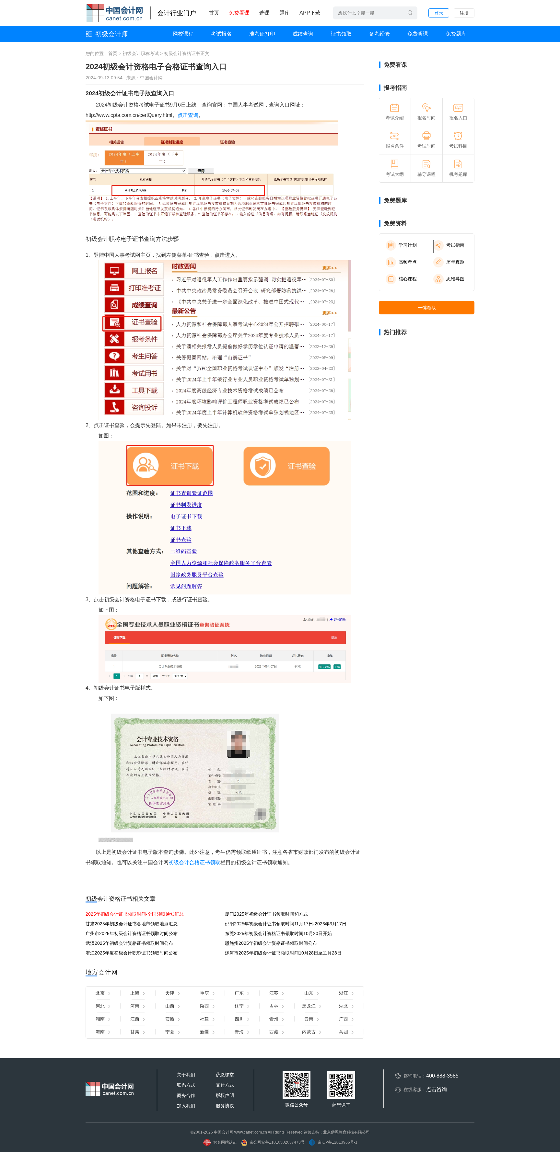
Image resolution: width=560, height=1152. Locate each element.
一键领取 (427, 307)
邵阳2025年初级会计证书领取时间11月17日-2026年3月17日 (285, 923)
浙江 (343, 993)
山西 (169, 1006)
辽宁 (239, 1006)
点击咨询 (436, 1089)
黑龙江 (309, 1006)
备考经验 (379, 34)
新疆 (204, 1031)
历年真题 (455, 262)
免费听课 (417, 34)
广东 (239, 993)
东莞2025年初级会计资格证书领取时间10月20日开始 (278, 933)
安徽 (169, 1019)
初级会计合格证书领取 (194, 862)
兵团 (343, 1031)
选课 (264, 13)
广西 (343, 1019)
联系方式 (186, 1085)
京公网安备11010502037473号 (277, 1142)
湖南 (100, 1019)
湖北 (343, 1006)
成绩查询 (303, 34)
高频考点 (408, 262)
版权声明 (225, 1095)
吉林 (273, 1006)
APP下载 (310, 13)
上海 (134, 993)
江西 (134, 1019)
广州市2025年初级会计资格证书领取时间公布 (132, 933)
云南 (308, 1019)
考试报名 (221, 34)
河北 (100, 1006)
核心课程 (408, 278)
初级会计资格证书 (182, 53)
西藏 (273, 1031)
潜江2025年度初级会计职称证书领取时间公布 (132, 952)
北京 (100, 993)
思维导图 (455, 278)
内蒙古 (309, 1031)
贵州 (273, 1019)
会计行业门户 (176, 13)
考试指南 (455, 245)
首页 (214, 13)
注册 (464, 13)
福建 (204, 1019)
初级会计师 (111, 34)
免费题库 (456, 34)
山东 (308, 993)
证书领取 (341, 34)
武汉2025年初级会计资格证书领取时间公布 (129, 943)
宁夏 (169, 1031)
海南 (100, 1031)
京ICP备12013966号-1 (337, 1142)
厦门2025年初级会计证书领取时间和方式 (266, 914)
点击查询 (188, 115)
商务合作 (186, 1095)
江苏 (273, 993)
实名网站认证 (225, 1142)
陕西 (204, 1006)
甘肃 (134, 1031)
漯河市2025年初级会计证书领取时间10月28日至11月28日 (283, 952)
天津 (169, 993)
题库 (284, 13)
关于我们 (186, 1074)
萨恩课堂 (225, 1074)
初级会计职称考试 (140, 53)
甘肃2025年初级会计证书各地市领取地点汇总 (132, 923)
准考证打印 (262, 34)
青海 (239, 1031)
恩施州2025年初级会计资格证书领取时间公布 (271, 943)
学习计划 (408, 245)
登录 (438, 13)
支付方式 (225, 1085)
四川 (239, 1019)
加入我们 (186, 1105)
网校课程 (183, 34)
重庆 (204, 993)
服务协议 (225, 1105)
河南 (134, 1006)
